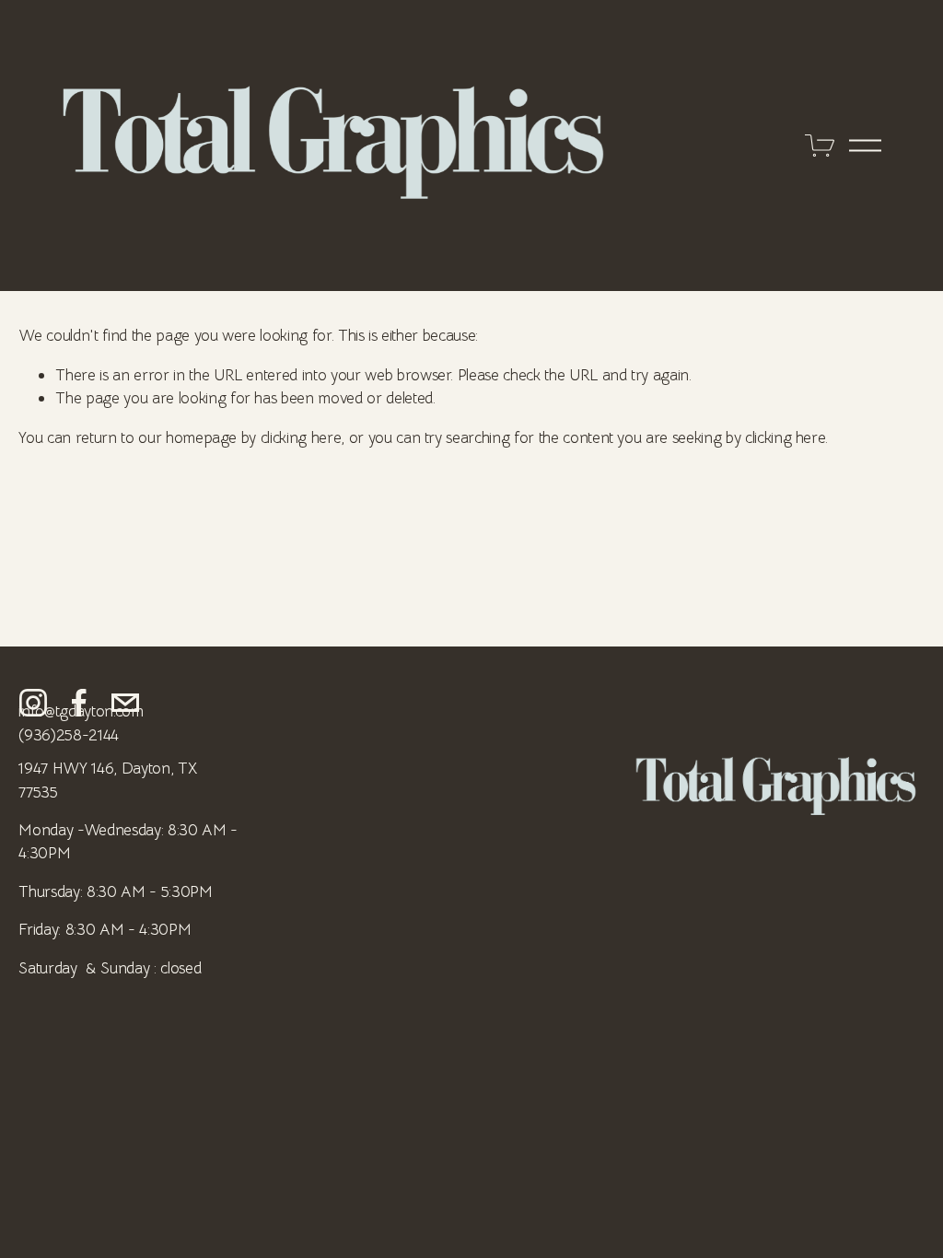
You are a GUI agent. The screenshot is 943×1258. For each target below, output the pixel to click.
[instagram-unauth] (33, 702)
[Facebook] (79, 702)
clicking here (301, 437)
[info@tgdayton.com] (125, 702)
